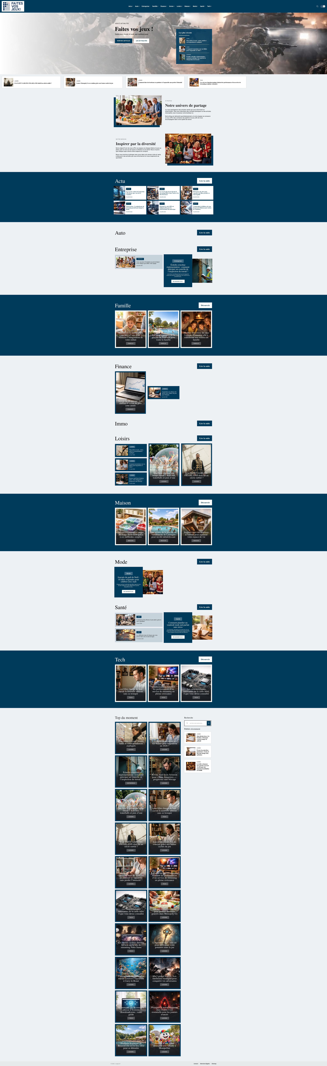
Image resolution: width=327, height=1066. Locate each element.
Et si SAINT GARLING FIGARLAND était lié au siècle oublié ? (33, 83)
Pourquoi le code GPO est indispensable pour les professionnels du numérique (167, 207)
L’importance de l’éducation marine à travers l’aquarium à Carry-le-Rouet (131, 978)
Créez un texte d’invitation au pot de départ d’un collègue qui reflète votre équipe (147, 262)
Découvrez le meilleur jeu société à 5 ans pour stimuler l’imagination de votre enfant (131, 336)
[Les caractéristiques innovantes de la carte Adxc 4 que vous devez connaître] (196, 683)
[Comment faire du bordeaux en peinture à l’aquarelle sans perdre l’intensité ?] (132, 82)
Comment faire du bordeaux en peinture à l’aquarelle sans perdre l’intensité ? (160, 83)
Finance (123, 366)
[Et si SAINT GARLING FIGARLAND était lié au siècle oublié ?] (8, 82)
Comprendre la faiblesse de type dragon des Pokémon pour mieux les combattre (202, 207)
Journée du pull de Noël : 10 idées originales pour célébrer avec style (128, 579)
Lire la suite (204, 180)
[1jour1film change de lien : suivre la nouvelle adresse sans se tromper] (131, 683)
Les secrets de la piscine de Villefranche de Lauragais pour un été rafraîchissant (163, 534)
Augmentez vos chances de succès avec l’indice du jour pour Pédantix (169, 393)
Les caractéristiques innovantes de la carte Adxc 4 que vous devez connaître (196, 691)
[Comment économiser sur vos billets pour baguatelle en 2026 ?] (182, 49)
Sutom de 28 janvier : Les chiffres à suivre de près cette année (130, 403)
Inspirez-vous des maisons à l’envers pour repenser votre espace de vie (196, 534)
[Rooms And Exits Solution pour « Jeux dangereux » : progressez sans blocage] (122, 479)
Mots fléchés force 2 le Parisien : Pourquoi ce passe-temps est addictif (203, 738)
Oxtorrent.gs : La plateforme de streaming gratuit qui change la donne (135, 207)
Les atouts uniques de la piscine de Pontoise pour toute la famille (163, 337)
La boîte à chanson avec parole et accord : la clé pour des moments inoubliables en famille (203, 767)
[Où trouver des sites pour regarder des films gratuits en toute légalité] (186, 193)
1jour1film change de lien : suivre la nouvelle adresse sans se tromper (130, 691)
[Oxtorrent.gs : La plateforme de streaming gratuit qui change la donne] (119, 207)
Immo (121, 423)
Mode (121, 561)
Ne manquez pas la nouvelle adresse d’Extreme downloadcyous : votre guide (131, 1011)
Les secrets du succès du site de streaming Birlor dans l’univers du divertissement (169, 193)
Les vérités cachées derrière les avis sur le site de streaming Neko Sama (131, 945)
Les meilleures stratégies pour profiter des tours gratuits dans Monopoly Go (165, 911)
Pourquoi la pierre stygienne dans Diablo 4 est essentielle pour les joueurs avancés (164, 1011)
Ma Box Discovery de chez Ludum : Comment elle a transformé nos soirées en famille (196, 336)
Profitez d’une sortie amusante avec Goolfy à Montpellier (164, 1045)
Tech (201, 80)
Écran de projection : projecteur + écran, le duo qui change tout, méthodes (203, 752)
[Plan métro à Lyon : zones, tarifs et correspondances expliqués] (182, 41)
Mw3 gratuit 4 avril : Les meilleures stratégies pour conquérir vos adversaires (164, 978)
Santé (121, 607)
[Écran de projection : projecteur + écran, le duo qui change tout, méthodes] (190, 751)
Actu (120, 180)
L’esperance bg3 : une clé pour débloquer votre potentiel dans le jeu (165, 945)
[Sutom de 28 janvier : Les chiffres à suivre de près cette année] (130, 392)
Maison (123, 502)
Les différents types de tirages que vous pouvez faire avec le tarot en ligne (146, 635)
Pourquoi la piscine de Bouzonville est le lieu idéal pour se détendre (131, 1045)
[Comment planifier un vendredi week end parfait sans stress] (202, 627)
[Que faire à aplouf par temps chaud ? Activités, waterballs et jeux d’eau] (164, 464)
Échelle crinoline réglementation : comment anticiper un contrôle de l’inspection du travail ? (196, 58)
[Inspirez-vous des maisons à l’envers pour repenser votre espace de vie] (196, 526)
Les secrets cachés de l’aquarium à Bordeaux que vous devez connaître (135, 193)
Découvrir (205, 305)
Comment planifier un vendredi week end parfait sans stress (178, 624)
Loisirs (187, 38)
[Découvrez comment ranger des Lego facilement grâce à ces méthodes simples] (131, 526)
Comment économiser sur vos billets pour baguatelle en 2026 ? (196, 49)
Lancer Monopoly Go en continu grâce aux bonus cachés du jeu (94, 83)
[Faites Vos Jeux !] (13, 6)
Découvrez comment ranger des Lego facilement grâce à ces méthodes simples (131, 534)
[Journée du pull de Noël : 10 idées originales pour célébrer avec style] (153, 582)
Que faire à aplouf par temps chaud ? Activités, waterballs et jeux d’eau (164, 475)
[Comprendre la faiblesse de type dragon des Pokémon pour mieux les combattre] (186, 207)
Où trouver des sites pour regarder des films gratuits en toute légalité (201, 193)
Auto (120, 232)
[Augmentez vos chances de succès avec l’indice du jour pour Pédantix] (155, 392)
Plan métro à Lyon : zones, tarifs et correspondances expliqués (196, 41)
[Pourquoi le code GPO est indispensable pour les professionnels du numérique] (153, 207)
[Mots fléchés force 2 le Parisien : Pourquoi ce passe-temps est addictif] (190, 737)
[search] (317, 6)
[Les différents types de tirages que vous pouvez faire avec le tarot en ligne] (125, 635)
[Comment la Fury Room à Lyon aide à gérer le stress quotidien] (125, 620)
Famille (123, 305)
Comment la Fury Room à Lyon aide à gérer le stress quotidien (148, 620)
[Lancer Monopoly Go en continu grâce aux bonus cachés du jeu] (70, 82)
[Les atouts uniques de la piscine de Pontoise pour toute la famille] (163, 329)
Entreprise (188, 54)
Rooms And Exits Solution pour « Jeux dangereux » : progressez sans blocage (136, 479)
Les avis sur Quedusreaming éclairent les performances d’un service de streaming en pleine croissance (220, 83)
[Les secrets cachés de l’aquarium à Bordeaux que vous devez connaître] (119, 193)
